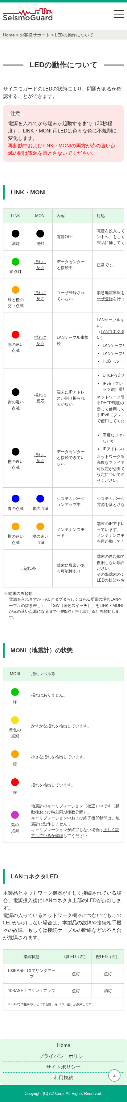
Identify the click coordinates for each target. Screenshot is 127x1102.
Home (9, 34)
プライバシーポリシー (63, 1056)
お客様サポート (35, 34)
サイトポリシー (63, 1067)
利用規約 (63, 1077)
